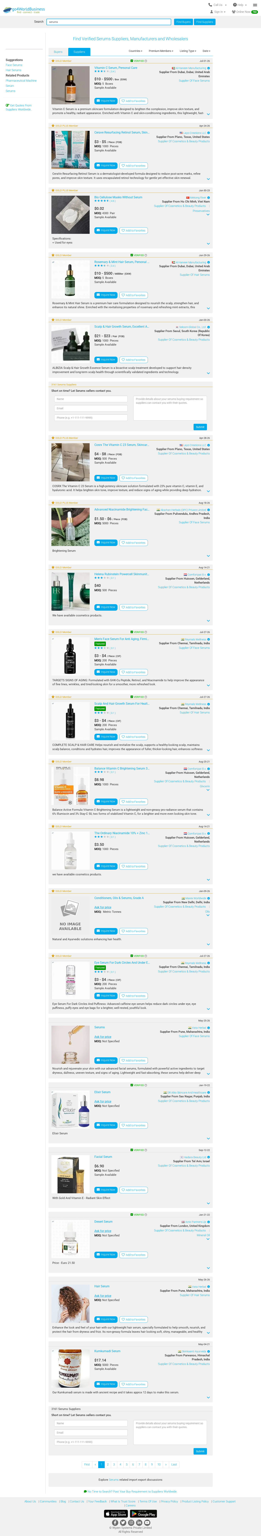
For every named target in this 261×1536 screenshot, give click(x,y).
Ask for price (102, 907)
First (87, 1464)
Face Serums (14, 65)
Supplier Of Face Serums (194, 80)
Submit (200, 427)
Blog (63, 1501)
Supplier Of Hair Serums (195, 275)
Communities (48, 1501)
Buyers (58, 52)
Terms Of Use (148, 1501)
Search (39, 21)
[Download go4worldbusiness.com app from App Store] (116, 1514)
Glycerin (205, 786)
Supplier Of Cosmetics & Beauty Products (184, 141)
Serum (10, 86)
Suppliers (79, 52)
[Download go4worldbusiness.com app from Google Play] (143, 1514)
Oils (207, 911)
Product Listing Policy (195, 1501)
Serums (10, 91)
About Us (30, 1501)
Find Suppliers (204, 21)
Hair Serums (13, 70)
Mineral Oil (203, 1235)
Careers (130, 1505)
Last (174, 1464)
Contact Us (76, 1501)
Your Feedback (97, 1501)
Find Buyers (183, 21)
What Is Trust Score (122, 1501)
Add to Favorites (135, 101)
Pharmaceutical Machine (21, 80)
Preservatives (201, 211)
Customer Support (224, 1501)
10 (158, 1464)
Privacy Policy (169, 1501)
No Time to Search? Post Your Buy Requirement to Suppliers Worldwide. (132, 1491)
